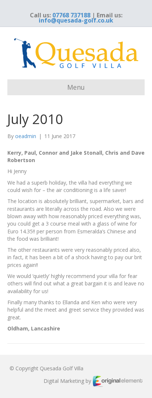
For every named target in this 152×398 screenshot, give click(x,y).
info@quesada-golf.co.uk (76, 20)
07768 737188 (71, 15)
